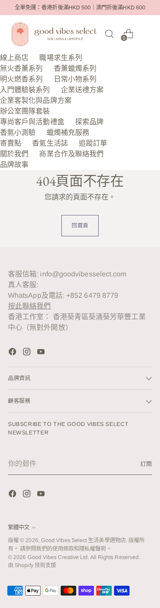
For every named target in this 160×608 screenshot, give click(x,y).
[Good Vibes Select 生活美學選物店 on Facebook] (13, 353)
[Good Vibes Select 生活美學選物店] (54, 34)
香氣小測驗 (18, 132)
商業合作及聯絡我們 (71, 154)
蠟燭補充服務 (68, 132)
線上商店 (14, 57)
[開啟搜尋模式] (109, 33)
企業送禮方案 (82, 89)
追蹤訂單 (93, 143)
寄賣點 (10, 143)
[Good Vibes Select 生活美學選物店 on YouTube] (41, 353)
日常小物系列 (75, 79)
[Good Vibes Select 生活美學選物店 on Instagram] (27, 353)
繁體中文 (18, 527)
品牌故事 (14, 164)
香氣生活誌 (50, 143)
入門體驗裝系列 (25, 89)
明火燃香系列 (21, 79)
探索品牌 (89, 122)
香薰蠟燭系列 (75, 68)
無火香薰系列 (21, 68)
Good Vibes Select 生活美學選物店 (83, 540)
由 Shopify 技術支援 (32, 565)
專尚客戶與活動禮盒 (32, 122)
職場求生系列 (60, 57)
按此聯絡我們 (29, 306)
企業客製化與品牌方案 (36, 100)
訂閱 (146, 464)
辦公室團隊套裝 (25, 111)
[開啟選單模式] (147, 33)
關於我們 (14, 154)
